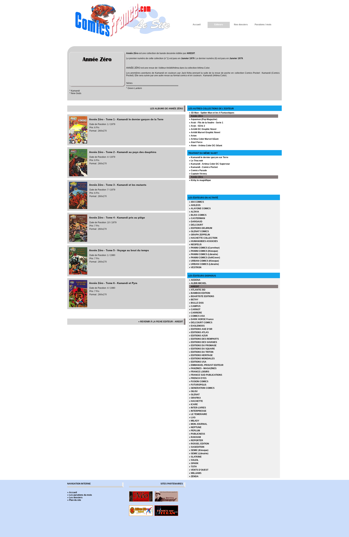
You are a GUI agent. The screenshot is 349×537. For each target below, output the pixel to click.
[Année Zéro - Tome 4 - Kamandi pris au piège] (78, 241)
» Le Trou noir (196, 160)
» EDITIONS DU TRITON (201, 352)
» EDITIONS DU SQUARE (202, 348)
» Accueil (72, 492)
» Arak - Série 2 (197, 126)
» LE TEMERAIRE (198, 414)
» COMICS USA (197, 316)
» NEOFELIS (195, 244)
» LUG (192, 417)
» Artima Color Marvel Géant (203, 139)
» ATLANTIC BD (197, 290)
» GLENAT (194, 394)
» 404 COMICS (196, 202)
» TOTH (193, 466)
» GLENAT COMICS (199, 231)
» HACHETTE (196, 401)
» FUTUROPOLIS (197, 384)
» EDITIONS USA (197, 362)
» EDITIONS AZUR (198, 335)
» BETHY (193, 299)
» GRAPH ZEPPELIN (199, 234)
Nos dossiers (241, 24)
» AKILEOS (194, 205)
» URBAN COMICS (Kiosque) (204, 261)
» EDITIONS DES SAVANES (203, 342)
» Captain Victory (198, 173)
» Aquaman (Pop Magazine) (203, 119)
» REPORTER (196, 440)
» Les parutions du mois (79, 495)
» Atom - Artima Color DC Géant (205, 145)
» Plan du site (74, 500)
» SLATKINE (195, 457)
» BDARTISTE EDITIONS (201, 296)
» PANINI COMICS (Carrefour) (204, 247)
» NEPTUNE (195, 427)
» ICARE (193, 404)
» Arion (192, 135)
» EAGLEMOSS (197, 326)
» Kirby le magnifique (200, 180)
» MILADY (194, 420)
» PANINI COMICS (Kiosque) (203, 251)
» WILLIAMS (195, 473)
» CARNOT (194, 309)
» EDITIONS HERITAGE (201, 355)
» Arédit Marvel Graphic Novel (204, 132)
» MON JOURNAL (198, 424)
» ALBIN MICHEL (197, 283)
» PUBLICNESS (197, 434)
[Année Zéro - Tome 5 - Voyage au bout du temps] (78, 274)
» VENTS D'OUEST (198, 470)
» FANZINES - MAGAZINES (202, 368)
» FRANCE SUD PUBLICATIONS (205, 375)
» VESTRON (195, 267)
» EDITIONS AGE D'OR (200, 329)
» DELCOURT (196, 225)
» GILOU (193, 391)
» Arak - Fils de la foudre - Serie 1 (206, 122)
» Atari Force (195, 142)
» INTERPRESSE (197, 411)
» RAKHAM (195, 437)
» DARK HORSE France (201, 319)
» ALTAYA (194, 211)
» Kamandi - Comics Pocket (203, 167)
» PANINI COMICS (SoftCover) (204, 257)
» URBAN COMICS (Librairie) (204, 264)
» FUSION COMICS (198, 381)
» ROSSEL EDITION (199, 443)
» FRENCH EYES (197, 378)
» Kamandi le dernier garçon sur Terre (208, 157)
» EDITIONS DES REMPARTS (204, 339)
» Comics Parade (198, 170)
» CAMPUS (194, 306)
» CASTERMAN (197, 218)
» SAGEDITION (196, 447)
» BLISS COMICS (197, 215)
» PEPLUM (194, 430)
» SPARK (193, 463)
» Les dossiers (75, 497)
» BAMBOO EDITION (199, 293)
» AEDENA (194, 280)
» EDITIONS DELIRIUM (200, 228)
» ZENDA (193, 476)
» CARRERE (195, 312)
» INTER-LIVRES (197, 407)
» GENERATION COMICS (201, 388)
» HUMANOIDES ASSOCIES (203, 241)
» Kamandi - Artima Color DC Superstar (209, 164)
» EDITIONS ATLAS (199, 332)
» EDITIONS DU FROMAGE (202, 345)
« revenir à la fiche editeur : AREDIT (160, 321)
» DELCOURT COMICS (200, 322)
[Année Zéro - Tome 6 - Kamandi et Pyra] (78, 306)
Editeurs (218, 24)
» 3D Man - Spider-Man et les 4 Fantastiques (211, 113)
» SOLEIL (193, 460)
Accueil (196, 24)
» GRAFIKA (195, 398)
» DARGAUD (195, 221)
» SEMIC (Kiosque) (198, 450)
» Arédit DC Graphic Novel (202, 129)
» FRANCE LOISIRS (199, 371)
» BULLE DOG (196, 303)
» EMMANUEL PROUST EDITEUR (206, 365)
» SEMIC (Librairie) (198, 453)
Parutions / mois (263, 24)
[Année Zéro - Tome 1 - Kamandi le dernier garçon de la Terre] (78, 143)
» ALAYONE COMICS (200, 208)
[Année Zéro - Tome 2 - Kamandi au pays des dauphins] (78, 175)
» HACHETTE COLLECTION (203, 238)
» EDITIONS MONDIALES (202, 358)
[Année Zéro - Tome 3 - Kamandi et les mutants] (78, 208)
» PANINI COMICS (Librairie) (203, 254)
